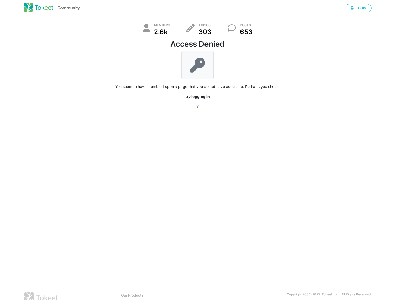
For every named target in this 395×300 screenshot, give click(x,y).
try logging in (197, 96)
